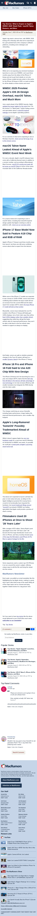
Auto (31, 911)
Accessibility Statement (6, 908)
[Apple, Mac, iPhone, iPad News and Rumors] (14, 5)
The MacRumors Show (14, 871)
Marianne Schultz (23, 814)
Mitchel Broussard (5, 807)
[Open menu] (2, 3)
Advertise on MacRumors (11, 785)
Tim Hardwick (22, 807)
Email (2, 797)
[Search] (32, 3)
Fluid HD (27, 911)
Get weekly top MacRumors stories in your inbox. (18, 634)
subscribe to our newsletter (12, 620)
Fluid (22, 911)
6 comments (6, 629)
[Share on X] (28, 629)
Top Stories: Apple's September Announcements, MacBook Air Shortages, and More (21, 661)
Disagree (20, 706)
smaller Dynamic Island (10, 359)
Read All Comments (18, 752)
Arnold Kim (4, 794)
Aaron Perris (22, 827)
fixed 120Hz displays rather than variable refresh (18, 317)
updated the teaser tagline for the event (15, 106)
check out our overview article (21, 225)
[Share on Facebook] (32, 629)
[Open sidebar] (35, 3)
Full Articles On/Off (15, 911)
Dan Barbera (4, 821)
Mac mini (5, 8)
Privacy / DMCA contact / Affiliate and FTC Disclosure (14, 905)
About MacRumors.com (11, 780)
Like (16, 706)
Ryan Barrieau (22, 821)
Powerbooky (11, 737)
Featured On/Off (5, 911)
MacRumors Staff (12, 654)
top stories (20, 616)
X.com (6, 797)
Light (34, 911)
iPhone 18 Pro (27, 8)
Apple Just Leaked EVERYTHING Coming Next (21, 860)
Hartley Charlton (5, 814)
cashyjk (9, 687)
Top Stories (9, 624)
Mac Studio (15, 8)
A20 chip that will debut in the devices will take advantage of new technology (18, 381)
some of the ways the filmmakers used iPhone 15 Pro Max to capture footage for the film (18, 537)
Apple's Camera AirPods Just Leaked (18, 854)
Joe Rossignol (22, 801)
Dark (2, 913)
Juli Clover (4, 801)
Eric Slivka (21, 794)
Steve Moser (4, 827)
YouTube (7, 837)
